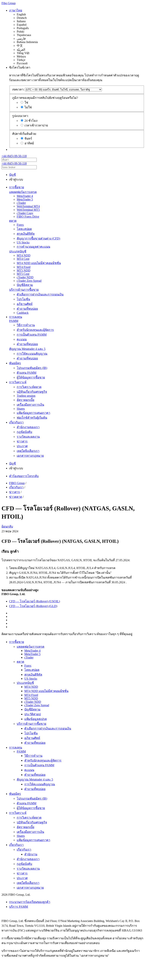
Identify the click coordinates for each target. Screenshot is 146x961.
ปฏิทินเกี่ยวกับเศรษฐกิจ (32, 391)
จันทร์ (28, 138)
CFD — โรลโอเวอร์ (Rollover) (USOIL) (34, 601)
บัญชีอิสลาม (25, 285)
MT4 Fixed (23, 267)
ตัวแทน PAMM (26, 372)
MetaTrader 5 (25, 199)
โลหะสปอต (24, 229)
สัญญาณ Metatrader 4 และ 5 (27, 348)
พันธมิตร (15, 363)
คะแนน (22, 339)
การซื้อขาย (16, 187)
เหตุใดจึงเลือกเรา (28, 451)
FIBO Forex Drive (28, 216)
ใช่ (26, 102)
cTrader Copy (25, 213)
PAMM (13, 320)
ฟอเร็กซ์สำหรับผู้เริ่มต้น (32, 417)
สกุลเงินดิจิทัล (26, 233)
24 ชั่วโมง (31, 120)
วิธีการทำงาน (26, 325)
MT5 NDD (23, 270)
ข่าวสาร (22, 441)
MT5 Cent (23, 273)
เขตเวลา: (18, 89)
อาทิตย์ (29, 143)
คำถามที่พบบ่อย (27, 308)
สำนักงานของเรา (28, 427)
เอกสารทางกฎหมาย (30, 455)
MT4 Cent (23, 258)
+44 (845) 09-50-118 (14, 156)
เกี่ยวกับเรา (16, 422)
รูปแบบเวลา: (20, 115)
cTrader (21, 202)
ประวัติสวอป (32, 714)
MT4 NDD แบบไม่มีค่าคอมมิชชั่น (39, 263)
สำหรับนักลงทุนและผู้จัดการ (35, 329)
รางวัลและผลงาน (28, 436)
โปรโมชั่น (23, 299)
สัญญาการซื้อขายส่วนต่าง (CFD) (38, 238)
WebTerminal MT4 (28, 206)
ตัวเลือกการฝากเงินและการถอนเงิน (40, 294)
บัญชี (12, 174)
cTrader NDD (25, 277)
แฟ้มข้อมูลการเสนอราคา (33, 412)
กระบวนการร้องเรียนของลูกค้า (29, 902)
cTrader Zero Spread (29, 280)
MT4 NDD (23, 255)
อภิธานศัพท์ (25, 304)
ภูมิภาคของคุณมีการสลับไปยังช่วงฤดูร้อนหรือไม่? (45, 97)
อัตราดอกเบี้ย (25, 399)
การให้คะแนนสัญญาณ (32, 353)
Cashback (23, 312)
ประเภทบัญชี (17, 251)
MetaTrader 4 (25, 196)
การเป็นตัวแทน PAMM (32, 334)
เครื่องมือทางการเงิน (30, 404)
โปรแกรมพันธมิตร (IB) (32, 368)
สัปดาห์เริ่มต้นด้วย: (24, 133)
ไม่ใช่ (28, 107)
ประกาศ (22, 446)
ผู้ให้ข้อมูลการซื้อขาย (31, 377)
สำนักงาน (30, 854)
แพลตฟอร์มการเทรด (23, 192)
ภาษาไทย (15, 10)
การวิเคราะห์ (17, 382)
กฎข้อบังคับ (24, 431)
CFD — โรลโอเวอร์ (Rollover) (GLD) (33, 606)
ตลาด (13, 220)
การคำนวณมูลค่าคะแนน (33, 246)
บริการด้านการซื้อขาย (24, 289)
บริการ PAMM (18, 906)
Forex (20, 224)
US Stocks (23, 242)
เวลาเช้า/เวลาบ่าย (36, 125)
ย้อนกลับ (7, 526)
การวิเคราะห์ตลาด (29, 387)
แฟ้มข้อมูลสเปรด (35, 719)
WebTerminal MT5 (28, 209)
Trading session (26, 395)
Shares (21, 408)
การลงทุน (15, 316)
